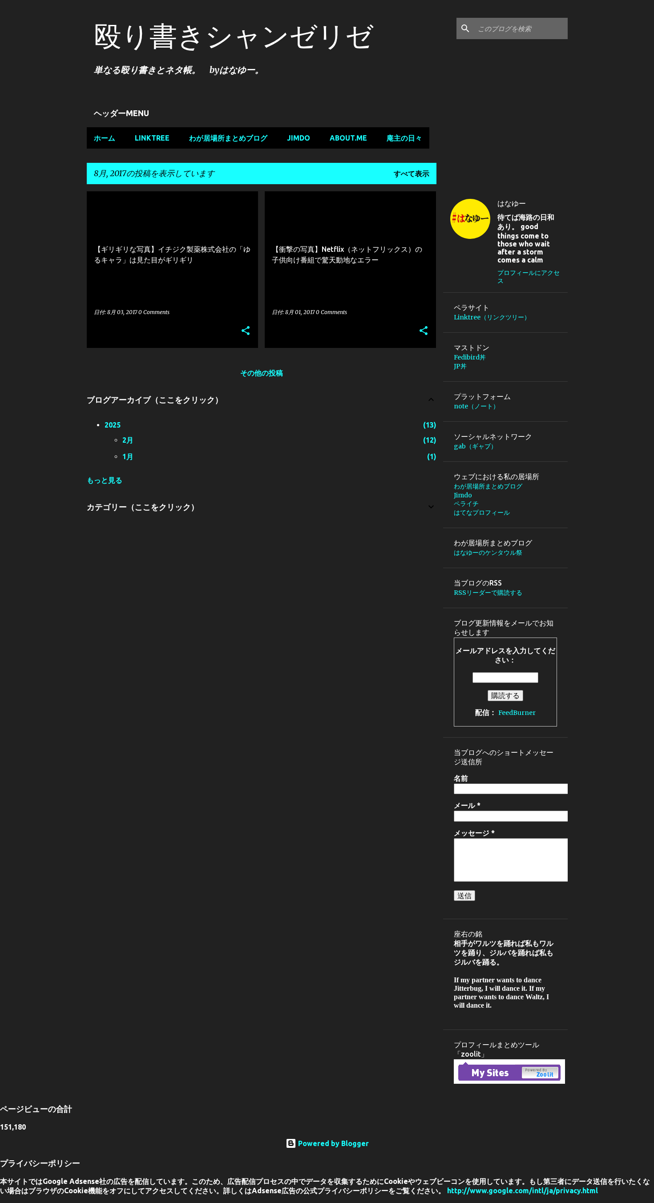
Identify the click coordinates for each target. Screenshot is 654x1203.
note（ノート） (476, 406)
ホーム (104, 138)
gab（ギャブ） (475, 446)
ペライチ (466, 504)
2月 (127, 440)
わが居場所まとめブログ (228, 138)
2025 (113, 425)
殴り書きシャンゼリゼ (233, 35)
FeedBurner (517, 713)
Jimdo (298, 138)
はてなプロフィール (482, 513)
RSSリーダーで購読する (488, 593)
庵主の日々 (404, 138)
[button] (245, 331)
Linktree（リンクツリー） (492, 317)
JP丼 (460, 366)
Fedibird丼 (470, 357)
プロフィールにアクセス (528, 276)
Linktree (152, 138)
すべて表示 (411, 174)
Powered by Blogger (332, 1143)
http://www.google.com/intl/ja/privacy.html (522, 1191)
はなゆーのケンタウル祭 (488, 553)
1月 (127, 456)
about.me (348, 138)
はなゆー (511, 203)
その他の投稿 (261, 373)
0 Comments (154, 312)
